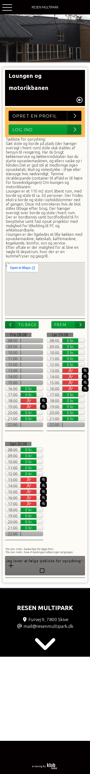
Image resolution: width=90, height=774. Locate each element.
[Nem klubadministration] (44, 768)
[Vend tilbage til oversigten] (80, 100)
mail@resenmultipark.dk (48, 626)
